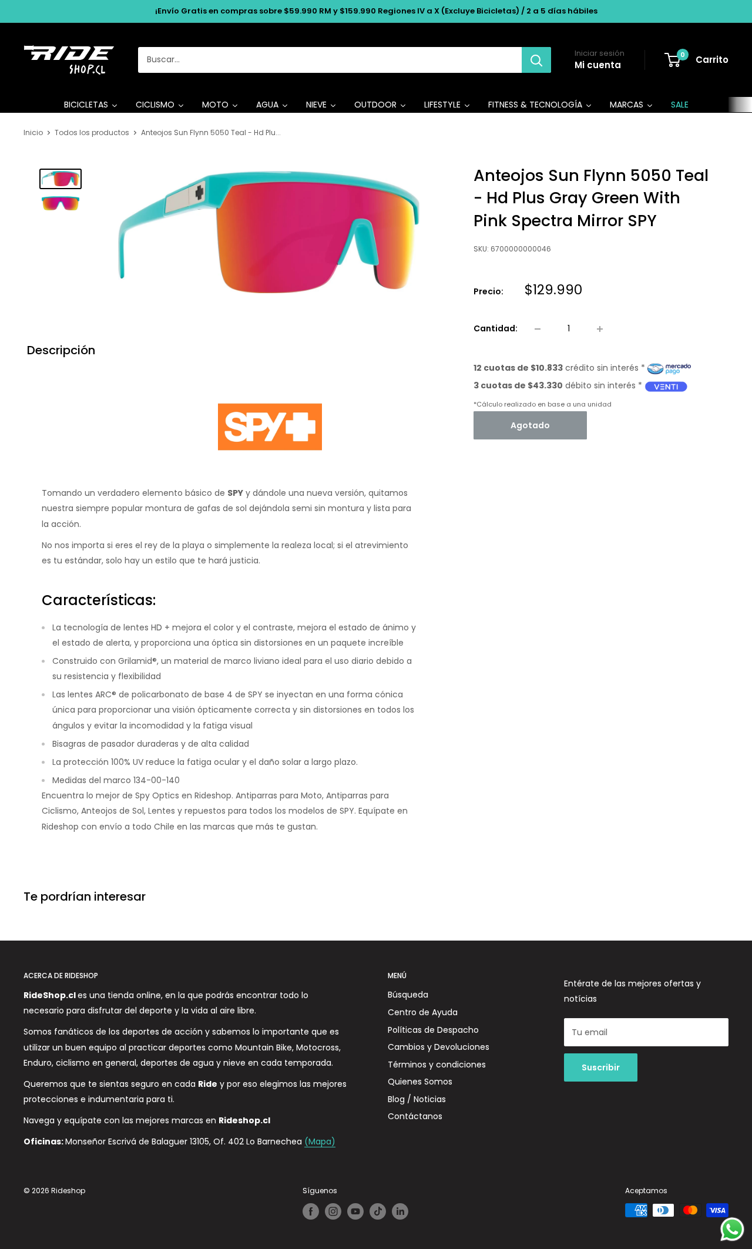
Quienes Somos (420, 1081)
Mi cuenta (598, 65)
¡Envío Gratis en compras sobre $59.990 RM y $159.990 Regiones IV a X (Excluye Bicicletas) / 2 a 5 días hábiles (376, 10)
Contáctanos (415, 1116)
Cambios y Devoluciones (438, 1047)
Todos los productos (92, 132)
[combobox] (330, 60)
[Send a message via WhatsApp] (732, 1229)
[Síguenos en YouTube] (355, 1211)
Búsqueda (408, 994)
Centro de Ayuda (423, 1012)
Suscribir (601, 1067)
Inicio (33, 132)
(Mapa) (319, 1141)
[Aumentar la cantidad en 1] (600, 329)
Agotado (530, 425)
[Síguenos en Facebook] (311, 1211)
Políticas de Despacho (433, 1030)
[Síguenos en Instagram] (333, 1211)
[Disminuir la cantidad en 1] (537, 329)
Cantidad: (496, 329)
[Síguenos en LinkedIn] (400, 1211)
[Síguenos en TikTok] (378, 1211)
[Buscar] (536, 60)
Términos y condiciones (437, 1064)
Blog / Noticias (417, 1099)
